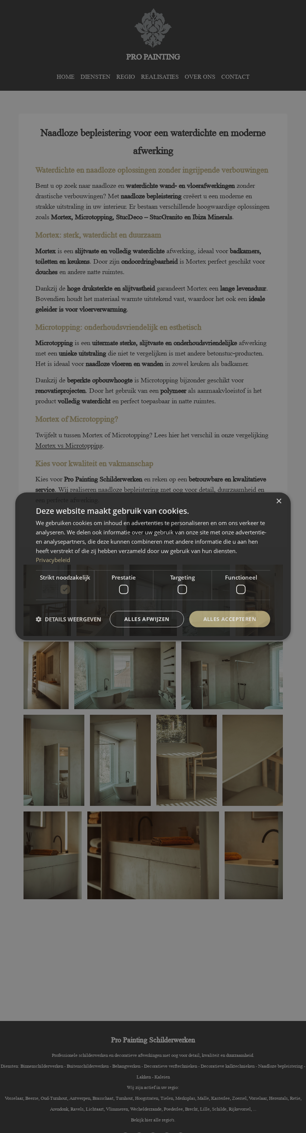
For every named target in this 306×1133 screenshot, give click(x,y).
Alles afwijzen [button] (146, 618)
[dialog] (153, 566)
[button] (68, 619)
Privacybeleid (53, 560)
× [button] (278, 501)
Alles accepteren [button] (229, 618)
